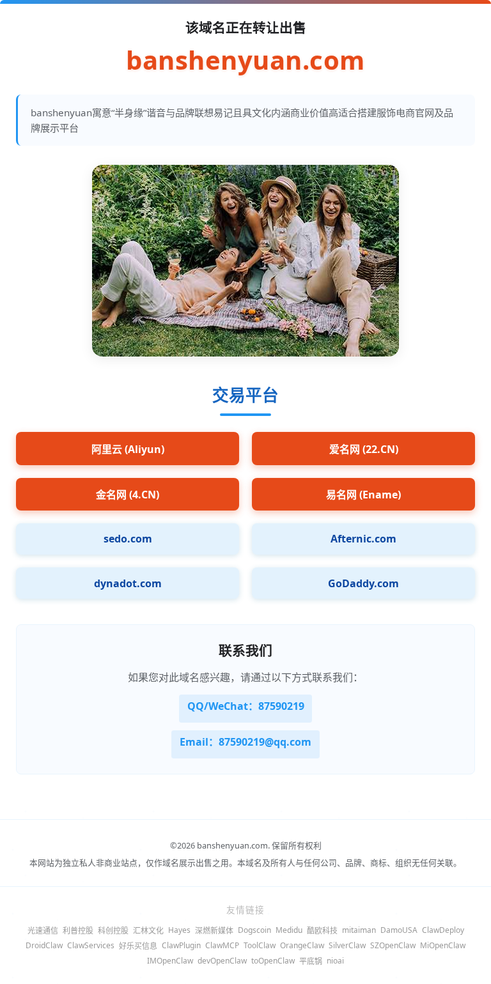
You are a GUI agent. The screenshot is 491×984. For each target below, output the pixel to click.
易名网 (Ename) (363, 495)
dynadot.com (128, 583)
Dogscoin (254, 930)
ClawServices (90, 945)
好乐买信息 (138, 946)
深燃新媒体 (214, 930)
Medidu (289, 930)
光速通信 (42, 930)
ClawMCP (222, 945)
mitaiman (359, 930)
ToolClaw (260, 945)
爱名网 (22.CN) (363, 449)
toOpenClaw (273, 960)
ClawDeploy (443, 930)
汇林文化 (148, 930)
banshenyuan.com (245, 60)
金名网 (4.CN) (127, 495)
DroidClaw (44, 945)
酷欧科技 (322, 930)
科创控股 (113, 930)
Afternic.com (363, 539)
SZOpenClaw (393, 945)
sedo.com (128, 539)
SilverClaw (347, 945)
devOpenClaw (222, 960)
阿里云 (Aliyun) (127, 449)
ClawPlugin (181, 945)
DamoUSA (398, 930)
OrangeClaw (302, 945)
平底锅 (310, 961)
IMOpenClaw (170, 960)
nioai (335, 960)
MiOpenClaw (442, 945)
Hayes (179, 930)
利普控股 (78, 930)
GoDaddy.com (363, 583)
